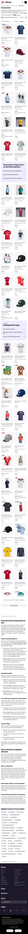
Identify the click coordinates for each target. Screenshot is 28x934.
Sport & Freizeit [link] (14, 5)
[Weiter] (25, 17)
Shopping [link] (7, 5)
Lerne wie (18, 15)
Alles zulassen (18, 930)
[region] (14, 924)
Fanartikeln (7, 644)
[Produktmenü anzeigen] (25, 8)
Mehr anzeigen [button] (14, 605)
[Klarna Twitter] (17, 910)
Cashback (14, 760)
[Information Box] (9, 21)
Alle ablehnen (10, 930)
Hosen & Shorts (7, 658)
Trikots (4, 648)
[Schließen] (25, 917)
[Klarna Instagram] (24, 910)
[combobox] (22, 21)
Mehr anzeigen (24, 12)
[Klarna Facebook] (4, 910)
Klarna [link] (2, 5)
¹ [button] (20, 112)
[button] (9, 65)
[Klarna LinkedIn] (11, 910)
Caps (4, 664)
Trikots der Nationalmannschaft (19, 642)
